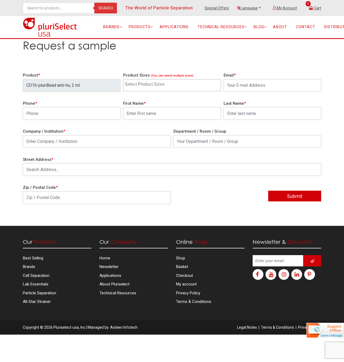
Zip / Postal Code (40, 187)
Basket (182, 266)
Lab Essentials (35, 284)
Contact (305, 27)
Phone (30, 103)
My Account (286, 8)
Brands (111, 27)
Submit (294, 196)
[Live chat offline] (325, 330)
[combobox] (172, 85)
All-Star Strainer (37, 301)
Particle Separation (39, 293)
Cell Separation (36, 275)
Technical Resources (221, 27)
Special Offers (217, 8)
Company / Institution (44, 131)
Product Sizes (158, 75)
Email (230, 75)
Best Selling (33, 258)
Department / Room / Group (199, 131)
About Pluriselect (114, 284)
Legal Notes (247, 327)
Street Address (38, 159)
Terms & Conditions (193, 301)
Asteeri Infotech (124, 327)
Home (104, 258)
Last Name (235, 103)
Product (31, 75)
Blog (259, 27)
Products (139, 27)
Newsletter (109, 266)
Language (249, 8)
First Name (134, 103)
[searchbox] (150, 83)
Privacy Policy (188, 293)
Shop (180, 258)
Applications (174, 27)
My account (186, 284)
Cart (317, 8)
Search (105, 8)
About (280, 27)
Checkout (184, 275)
